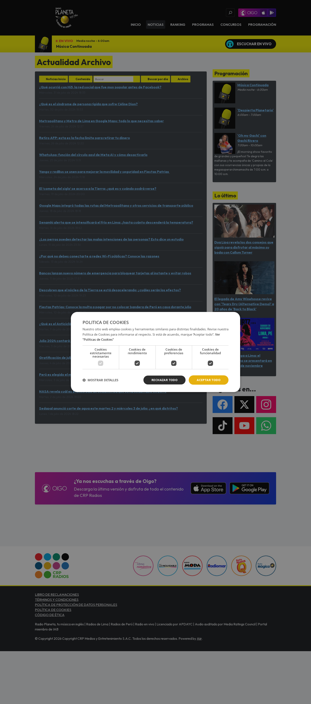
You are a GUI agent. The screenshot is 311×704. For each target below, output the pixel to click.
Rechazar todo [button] (164, 380)
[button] (100, 380)
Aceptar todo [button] (208, 380)
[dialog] (155, 352)
